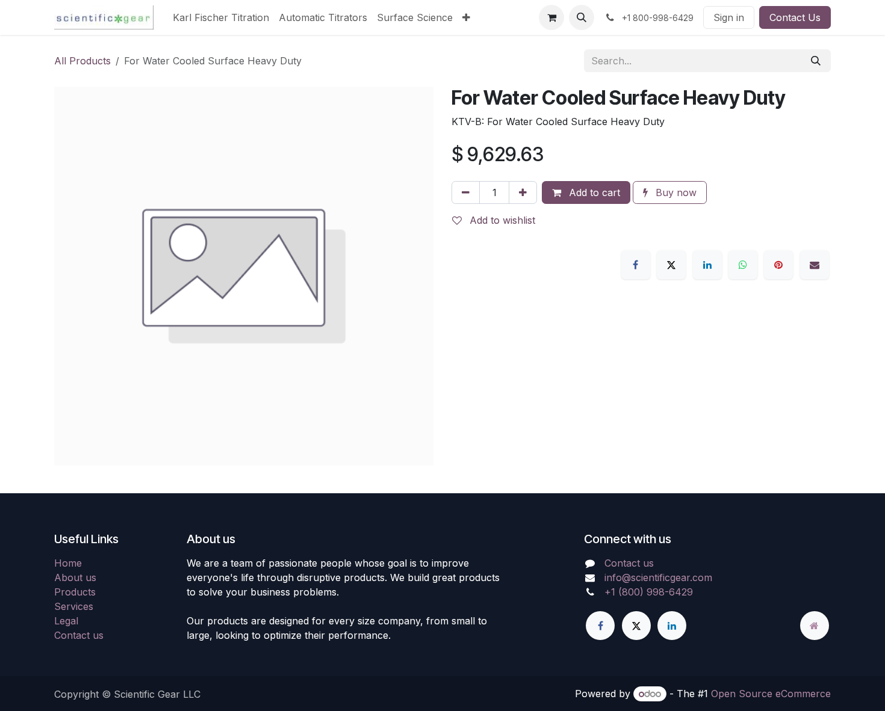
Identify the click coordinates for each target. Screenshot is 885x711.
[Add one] (523, 192)
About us (75, 577)
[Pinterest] (778, 264)
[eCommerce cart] (551, 17)
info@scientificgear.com (658, 577)
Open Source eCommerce (771, 694)
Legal (66, 621)
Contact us (79, 635)
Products (75, 592)
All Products (82, 61)
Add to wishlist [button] (501, 220)
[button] (581, 17)
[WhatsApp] (742, 264)
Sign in (728, 17)
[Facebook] (635, 264)
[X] (671, 264)
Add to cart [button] (593, 192)
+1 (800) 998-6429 (648, 592)
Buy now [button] (675, 192)
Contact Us (795, 17)
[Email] (814, 264)
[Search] (816, 60)
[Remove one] (466, 192)
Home (68, 563)
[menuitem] (221, 17)
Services (73, 606)
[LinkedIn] (707, 264)
